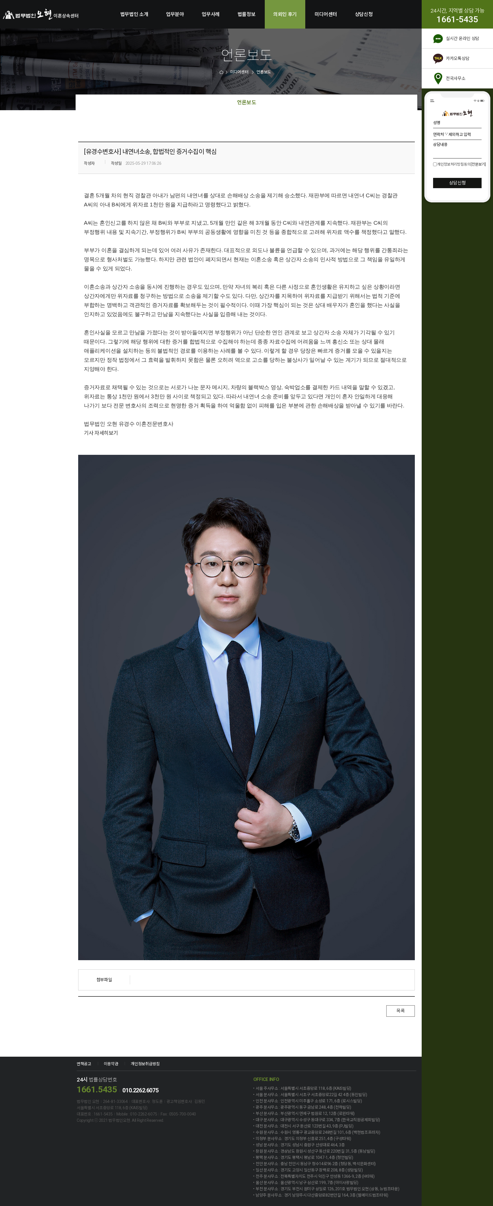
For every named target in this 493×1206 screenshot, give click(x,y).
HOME (222, 72)
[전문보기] (478, 164)
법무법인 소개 (134, 14)
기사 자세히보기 (101, 433)
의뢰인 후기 (285, 14)
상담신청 (364, 14)
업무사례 (211, 14)
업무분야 (175, 14)
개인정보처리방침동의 (453, 164)
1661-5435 (457, 19)
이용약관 (111, 1064)
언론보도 (263, 72)
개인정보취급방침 (145, 1064)
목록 (400, 1011)
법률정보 (247, 14)
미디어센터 (326, 14)
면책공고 (84, 1064)
